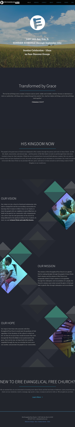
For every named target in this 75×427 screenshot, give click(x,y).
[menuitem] (29, 2)
